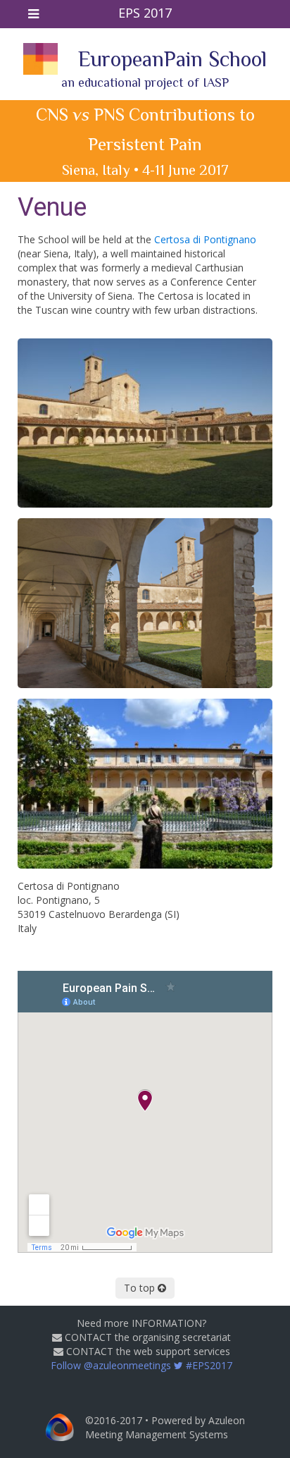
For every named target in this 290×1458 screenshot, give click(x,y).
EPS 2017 (145, 12)
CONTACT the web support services (146, 1351)
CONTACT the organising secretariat (146, 1337)
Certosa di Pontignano (205, 239)
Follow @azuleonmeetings (141, 1365)
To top (141, 1287)
